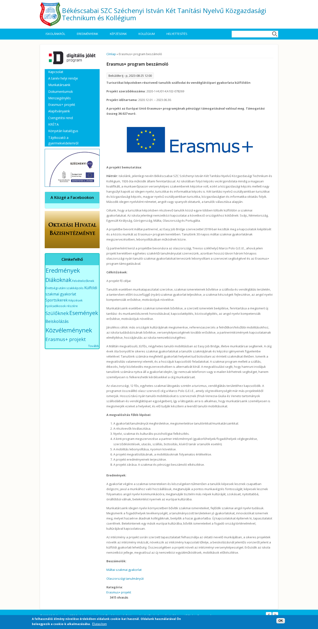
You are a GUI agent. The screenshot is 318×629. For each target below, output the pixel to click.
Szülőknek (57, 313)
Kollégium (147, 34)
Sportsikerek (56, 300)
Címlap (111, 54)
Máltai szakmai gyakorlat (124, 570)
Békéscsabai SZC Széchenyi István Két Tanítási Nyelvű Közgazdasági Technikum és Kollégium (164, 14)
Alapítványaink (59, 111)
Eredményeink (87, 34)
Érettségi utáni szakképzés (64, 288)
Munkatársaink (59, 85)
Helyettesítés (176, 34)
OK (280, 620)
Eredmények (62, 270)
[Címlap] (50, 14)
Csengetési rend (60, 118)
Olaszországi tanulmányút (125, 578)
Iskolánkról (55, 34)
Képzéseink (118, 34)
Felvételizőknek (83, 281)
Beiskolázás (57, 321)
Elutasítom (99, 624)
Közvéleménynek (68, 330)
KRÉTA (53, 124)
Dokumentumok (60, 91)
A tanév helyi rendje (63, 78)
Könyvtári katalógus (63, 131)
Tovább (93, 346)
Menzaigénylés (59, 98)
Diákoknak (58, 280)
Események (83, 313)
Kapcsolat (55, 72)
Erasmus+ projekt (118, 592)
